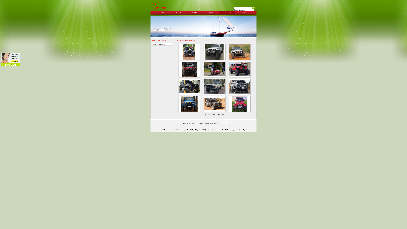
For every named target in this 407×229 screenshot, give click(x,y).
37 (222, 115)
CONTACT (243, 13)
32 (213, 115)
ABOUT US (179, 13)
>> (226, 115)
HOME (164, 13)
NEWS (211, 13)
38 (223, 115)
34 (216, 115)
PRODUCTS (195, 13)
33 (214, 115)
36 (220, 115)
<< (210, 115)
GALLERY (227, 13)
